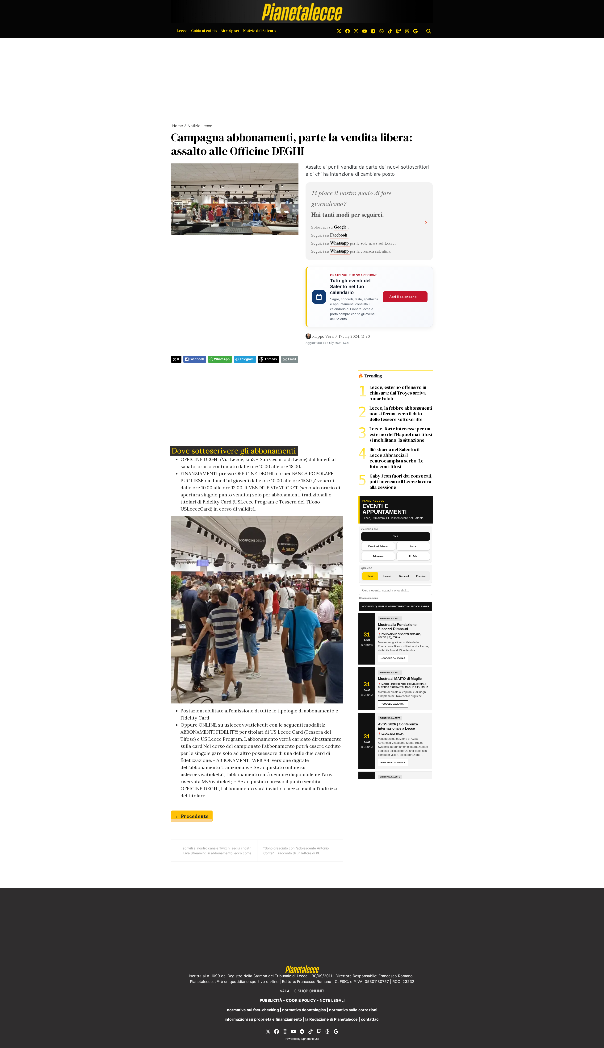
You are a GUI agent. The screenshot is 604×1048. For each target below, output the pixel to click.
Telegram (247, 359)
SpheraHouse (310, 1038)
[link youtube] (364, 30)
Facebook (339, 235)
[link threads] (407, 30)
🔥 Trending (370, 376)
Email (292, 359)
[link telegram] (373, 30)
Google (341, 227)
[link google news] (415, 30)
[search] (428, 30)
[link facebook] (347, 30)
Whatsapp (340, 243)
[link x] (339, 30)
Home (177, 125)
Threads (270, 359)
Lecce (182, 30)
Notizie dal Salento (259, 30)
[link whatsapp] (381, 30)
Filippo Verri (323, 336)
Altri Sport (230, 30)
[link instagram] (356, 30)
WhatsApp (222, 359)
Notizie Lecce (200, 125)
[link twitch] (398, 30)
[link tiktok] (390, 30)
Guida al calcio (204, 30)
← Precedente (192, 816)
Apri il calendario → (405, 297)
